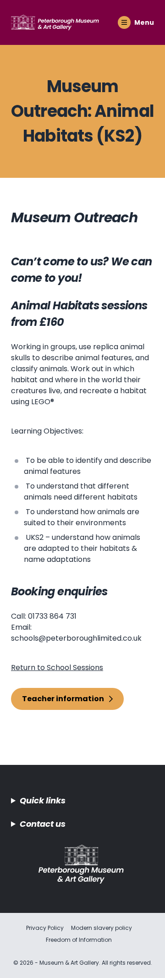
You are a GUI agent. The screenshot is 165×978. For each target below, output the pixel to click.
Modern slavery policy (101, 928)
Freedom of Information (79, 940)
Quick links (43, 800)
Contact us (43, 824)
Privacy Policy (45, 928)
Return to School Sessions (57, 667)
